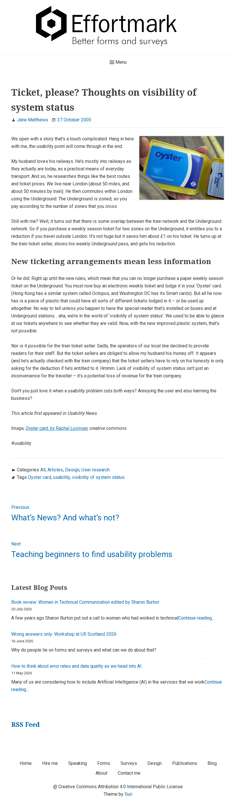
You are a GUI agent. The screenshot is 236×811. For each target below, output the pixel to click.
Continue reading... (196, 618)
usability (61, 477)
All (42, 470)
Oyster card (39, 477)
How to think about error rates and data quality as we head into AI (76, 666)
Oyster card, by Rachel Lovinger (56, 428)
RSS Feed (25, 724)
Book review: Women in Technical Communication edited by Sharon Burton (85, 602)
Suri (128, 794)
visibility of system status (98, 477)
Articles (55, 470)
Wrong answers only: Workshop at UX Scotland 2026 (64, 634)
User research (95, 470)
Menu (120, 62)
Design (72, 470)
